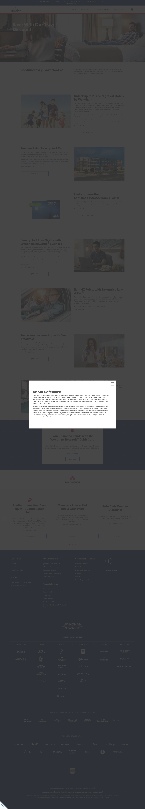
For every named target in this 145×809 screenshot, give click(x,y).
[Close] (112, 384)
